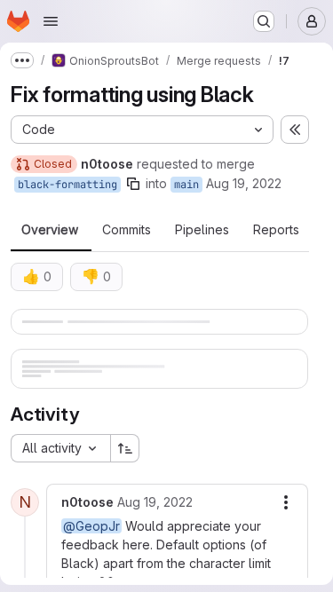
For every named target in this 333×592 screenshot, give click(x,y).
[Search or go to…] (263, 21)
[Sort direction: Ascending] (125, 448)
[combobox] (60, 448)
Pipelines (202, 230)
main (186, 185)
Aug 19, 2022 (243, 183)
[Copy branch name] (133, 183)
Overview (49, 230)
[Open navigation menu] (50, 21)
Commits (126, 230)
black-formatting (67, 185)
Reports (276, 230)
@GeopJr (91, 525)
